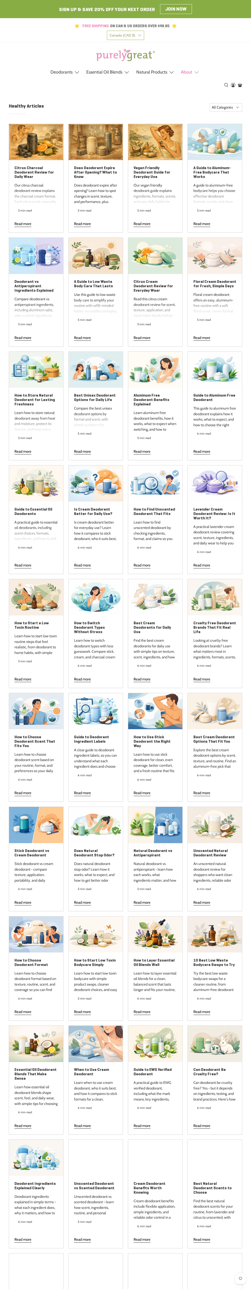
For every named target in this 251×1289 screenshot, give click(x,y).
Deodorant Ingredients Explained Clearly (35, 1185)
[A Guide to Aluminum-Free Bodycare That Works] (215, 142)
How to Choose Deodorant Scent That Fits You (34, 741)
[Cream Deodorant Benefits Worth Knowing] (155, 1158)
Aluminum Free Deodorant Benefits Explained (151, 400)
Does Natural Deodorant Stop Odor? (94, 853)
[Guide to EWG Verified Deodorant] (155, 1044)
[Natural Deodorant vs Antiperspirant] (155, 825)
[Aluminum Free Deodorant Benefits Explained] (155, 370)
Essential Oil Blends (104, 72)
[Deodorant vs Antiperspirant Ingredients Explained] (36, 256)
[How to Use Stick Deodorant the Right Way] (155, 711)
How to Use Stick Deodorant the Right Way (152, 741)
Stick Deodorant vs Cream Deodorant (31, 853)
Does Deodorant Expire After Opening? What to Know (95, 172)
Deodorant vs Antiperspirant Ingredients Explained (33, 286)
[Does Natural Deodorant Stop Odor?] (96, 825)
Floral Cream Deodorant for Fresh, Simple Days (214, 283)
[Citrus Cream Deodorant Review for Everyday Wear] (155, 256)
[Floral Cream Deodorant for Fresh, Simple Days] (215, 256)
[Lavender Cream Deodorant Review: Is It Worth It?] (215, 483)
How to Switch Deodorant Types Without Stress (89, 627)
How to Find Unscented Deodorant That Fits (154, 511)
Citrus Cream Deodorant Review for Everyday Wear (153, 286)
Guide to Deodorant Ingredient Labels (91, 739)
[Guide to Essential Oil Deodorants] (36, 483)
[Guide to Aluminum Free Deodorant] (215, 370)
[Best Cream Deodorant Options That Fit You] (215, 711)
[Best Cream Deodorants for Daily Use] (155, 597)
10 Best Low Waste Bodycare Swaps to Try (214, 962)
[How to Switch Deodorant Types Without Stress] (96, 597)
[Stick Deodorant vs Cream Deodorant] (36, 825)
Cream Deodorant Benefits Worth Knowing (149, 1188)
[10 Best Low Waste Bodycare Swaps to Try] (215, 934)
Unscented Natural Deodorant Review (210, 853)
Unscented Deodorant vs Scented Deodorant (94, 1185)
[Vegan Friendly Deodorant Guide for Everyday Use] (155, 142)
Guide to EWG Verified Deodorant (153, 1071)
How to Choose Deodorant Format (31, 962)
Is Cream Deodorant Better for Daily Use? (93, 511)
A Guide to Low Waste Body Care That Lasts (93, 283)
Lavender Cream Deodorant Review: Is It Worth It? (214, 514)
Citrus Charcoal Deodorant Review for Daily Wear (34, 172)
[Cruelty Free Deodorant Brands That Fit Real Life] (215, 597)
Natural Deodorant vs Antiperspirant (153, 853)
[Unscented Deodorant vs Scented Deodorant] (96, 1158)
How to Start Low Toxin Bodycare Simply (95, 962)
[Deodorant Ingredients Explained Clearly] (36, 1158)
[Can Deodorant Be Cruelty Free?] (215, 1044)
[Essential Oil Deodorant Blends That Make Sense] (36, 1044)
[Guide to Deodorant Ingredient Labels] (96, 711)
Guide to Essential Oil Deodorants (33, 511)
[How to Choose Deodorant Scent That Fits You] (36, 711)
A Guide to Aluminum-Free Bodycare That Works (212, 172)
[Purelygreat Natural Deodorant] (125, 55)
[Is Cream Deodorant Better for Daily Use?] (96, 483)
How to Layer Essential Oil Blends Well (154, 962)
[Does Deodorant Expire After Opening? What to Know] (96, 142)
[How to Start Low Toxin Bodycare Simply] (96, 934)
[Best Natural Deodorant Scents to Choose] (215, 1158)
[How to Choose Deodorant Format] (36, 934)
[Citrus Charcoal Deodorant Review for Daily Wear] (36, 142)
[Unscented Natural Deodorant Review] (215, 825)
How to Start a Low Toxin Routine (31, 625)
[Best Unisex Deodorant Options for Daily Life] (96, 370)
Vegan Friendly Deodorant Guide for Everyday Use (152, 172)
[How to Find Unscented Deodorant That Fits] (155, 483)
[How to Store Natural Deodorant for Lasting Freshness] (36, 370)
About (186, 72)
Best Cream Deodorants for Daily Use (152, 627)
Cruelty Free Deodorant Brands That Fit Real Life (214, 627)
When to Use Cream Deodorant (91, 1071)
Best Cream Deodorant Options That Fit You (214, 739)
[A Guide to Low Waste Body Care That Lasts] (96, 256)
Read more (22, 224)
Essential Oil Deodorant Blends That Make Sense (35, 1074)
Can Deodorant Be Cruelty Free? (209, 1071)
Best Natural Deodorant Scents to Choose (212, 1188)
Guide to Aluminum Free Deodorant (214, 397)
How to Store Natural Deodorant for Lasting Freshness (34, 400)
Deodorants (61, 72)
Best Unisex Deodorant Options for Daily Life (95, 397)
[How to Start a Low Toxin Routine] (36, 597)
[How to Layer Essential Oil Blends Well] (155, 934)
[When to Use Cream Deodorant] (96, 1044)
